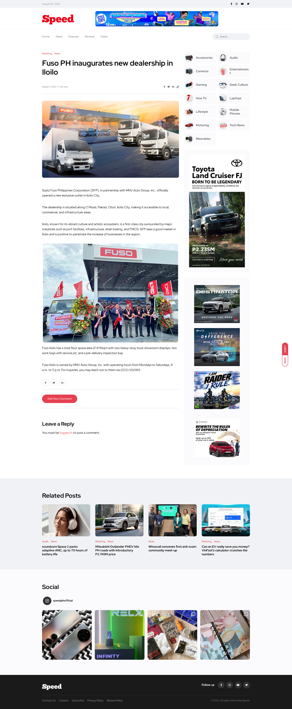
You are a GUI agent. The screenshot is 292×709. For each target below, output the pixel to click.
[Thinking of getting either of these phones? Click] (67, 635)
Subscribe (78, 700)
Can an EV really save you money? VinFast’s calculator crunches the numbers (225, 550)
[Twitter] (246, 685)
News (59, 36)
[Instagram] (229, 685)
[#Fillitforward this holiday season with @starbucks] (225, 635)
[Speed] (58, 19)
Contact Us (49, 700)
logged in (66, 433)
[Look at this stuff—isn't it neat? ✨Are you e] (172, 635)
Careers (63, 700)
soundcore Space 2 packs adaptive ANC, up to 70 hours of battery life (64, 550)
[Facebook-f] (221, 685)
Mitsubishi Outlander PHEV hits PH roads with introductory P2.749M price (117, 550)
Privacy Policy (95, 700)
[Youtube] (238, 685)
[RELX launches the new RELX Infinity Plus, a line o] (119, 635)
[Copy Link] (178, 87)
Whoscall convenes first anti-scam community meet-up (172, 548)
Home (46, 36)
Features (73, 36)
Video (104, 36)
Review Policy (115, 700)
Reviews (89, 36)
